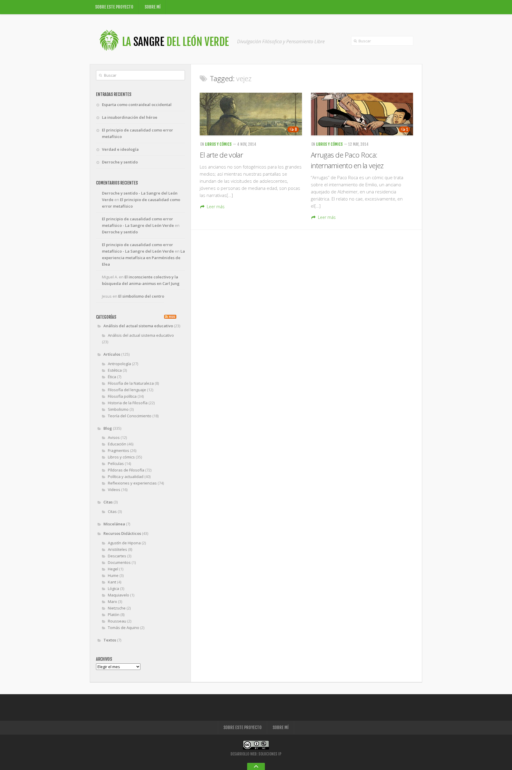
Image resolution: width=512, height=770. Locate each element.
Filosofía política (122, 396)
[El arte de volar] (251, 114)
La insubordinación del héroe (129, 117)
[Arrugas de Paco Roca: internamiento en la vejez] (362, 114)
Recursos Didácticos (122, 533)
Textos (109, 640)
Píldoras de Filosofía (126, 470)
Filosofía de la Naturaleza (131, 383)
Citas (108, 502)
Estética (115, 370)
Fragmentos (118, 450)
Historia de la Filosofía (128, 402)
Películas (116, 463)
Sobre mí (153, 7)
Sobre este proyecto (114, 7)
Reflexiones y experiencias (132, 483)
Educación (117, 444)
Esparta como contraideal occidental (137, 104)
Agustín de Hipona (124, 543)
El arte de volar (221, 155)
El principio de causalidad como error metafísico (137, 133)
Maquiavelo (118, 595)
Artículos (111, 354)
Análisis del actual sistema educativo (138, 325)
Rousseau (117, 621)
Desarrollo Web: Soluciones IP (256, 754)
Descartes (117, 556)
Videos (114, 489)
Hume (113, 575)
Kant (112, 582)
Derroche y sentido (120, 162)
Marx (112, 601)
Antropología (119, 363)
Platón (113, 614)
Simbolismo (118, 409)
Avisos (114, 437)
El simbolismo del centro (141, 296)
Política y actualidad (125, 476)
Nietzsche (117, 608)
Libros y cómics (218, 144)
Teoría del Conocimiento (129, 415)
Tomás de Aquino (123, 627)
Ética (112, 376)
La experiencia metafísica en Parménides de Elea (143, 257)
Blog (107, 428)
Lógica (113, 588)
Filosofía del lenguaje (127, 389)
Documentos (119, 562)
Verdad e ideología (120, 149)
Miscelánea (114, 524)
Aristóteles (117, 549)
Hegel (113, 569)
